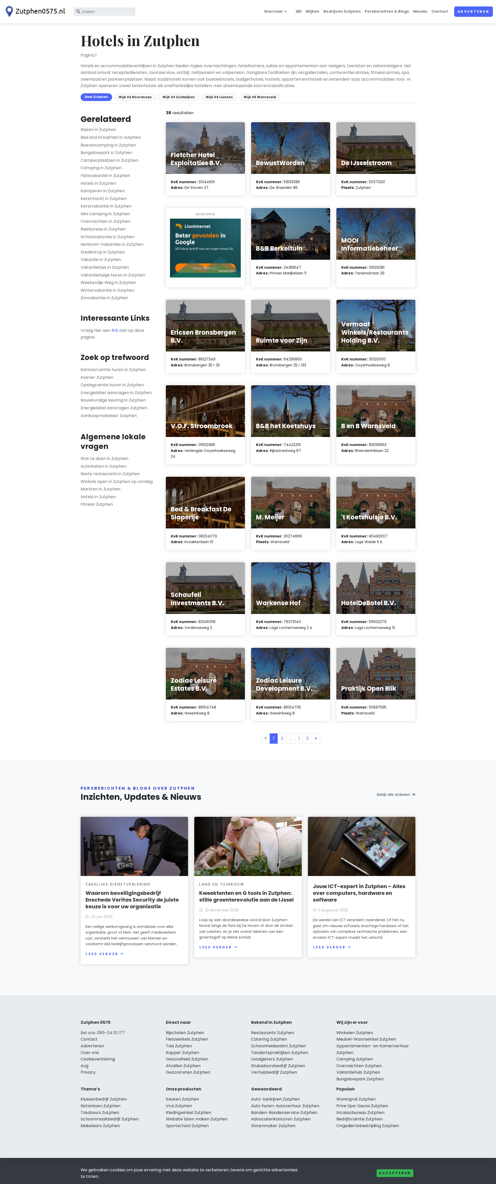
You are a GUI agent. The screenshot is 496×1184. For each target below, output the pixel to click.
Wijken (312, 11)
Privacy (88, 1072)
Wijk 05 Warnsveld (260, 97)
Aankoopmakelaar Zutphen (109, 416)
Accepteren (395, 1173)
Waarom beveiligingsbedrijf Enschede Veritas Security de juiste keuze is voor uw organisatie (132, 899)
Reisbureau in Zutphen (103, 229)
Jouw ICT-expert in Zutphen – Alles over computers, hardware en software (359, 893)
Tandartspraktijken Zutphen (279, 1053)
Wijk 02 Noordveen (135, 97)
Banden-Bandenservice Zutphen (284, 1113)
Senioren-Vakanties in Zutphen (112, 244)
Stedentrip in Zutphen (103, 252)
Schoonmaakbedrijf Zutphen (109, 1119)
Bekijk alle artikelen (393, 794)
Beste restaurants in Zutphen (110, 474)
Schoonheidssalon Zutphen (278, 1046)
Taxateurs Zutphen (100, 1113)
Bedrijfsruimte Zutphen (359, 1119)
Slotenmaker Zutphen (273, 1126)
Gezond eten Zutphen (188, 1072)
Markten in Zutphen (100, 489)
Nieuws (420, 11)
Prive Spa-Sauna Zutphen (362, 1106)
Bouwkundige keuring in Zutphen (113, 400)
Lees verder (102, 954)
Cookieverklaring (98, 1059)
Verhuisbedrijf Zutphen (274, 1072)
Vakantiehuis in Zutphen (105, 267)
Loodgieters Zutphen (272, 1059)
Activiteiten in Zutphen (103, 466)
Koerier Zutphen (97, 377)
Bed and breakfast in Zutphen (111, 137)
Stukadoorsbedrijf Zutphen (278, 1066)
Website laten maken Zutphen (197, 1119)
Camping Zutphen (354, 1059)
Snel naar (273, 11)
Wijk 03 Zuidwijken (178, 97)
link (115, 330)
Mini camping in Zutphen (105, 214)
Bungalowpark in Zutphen (106, 153)
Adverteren (474, 11)
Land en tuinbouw (222, 884)
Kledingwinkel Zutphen (188, 1113)
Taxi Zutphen (179, 1046)
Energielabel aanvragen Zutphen (114, 408)
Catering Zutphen (269, 1039)
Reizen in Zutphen (98, 130)
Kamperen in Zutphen (103, 191)
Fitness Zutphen (97, 504)
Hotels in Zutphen (98, 183)
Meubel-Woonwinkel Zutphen (366, 1039)
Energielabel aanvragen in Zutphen (116, 393)
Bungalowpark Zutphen (360, 1079)
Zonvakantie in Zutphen (104, 298)
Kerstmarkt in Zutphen (104, 199)
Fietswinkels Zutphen (187, 1039)
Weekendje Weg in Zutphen (108, 283)
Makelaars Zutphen (100, 1126)
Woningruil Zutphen (356, 1099)
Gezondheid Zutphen (187, 1059)
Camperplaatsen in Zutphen (109, 160)
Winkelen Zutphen (354, 1033)
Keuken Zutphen (182, 1099)
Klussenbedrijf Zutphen (104, 1099)
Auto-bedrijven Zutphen (275, 1099)
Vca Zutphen (179, 1106)
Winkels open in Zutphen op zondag (117, 482)
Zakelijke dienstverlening (118, 884)
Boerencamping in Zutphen (108, 145)
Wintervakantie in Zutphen (107, 290)
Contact (439, 11)
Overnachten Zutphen (359, 1066)
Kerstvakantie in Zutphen (106, 206)
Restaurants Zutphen (272, 1033)
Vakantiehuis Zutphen (358, 1072)
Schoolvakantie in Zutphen (107, 237)
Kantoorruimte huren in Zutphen (113, 370)
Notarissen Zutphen (100, 1106)
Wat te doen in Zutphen (104, 459)
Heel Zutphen (96, 97)
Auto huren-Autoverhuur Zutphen (285, 1106)
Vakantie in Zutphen (101, 260)
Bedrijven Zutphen (342, 11)
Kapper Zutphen (182, 1053)
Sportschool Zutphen (187, 1126)
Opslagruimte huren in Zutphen (112, 385)
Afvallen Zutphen (183, 1066)
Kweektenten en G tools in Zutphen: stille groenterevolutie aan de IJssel (246, 896)
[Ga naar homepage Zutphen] (34, 11)
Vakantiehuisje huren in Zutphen (113, 275)
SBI (298, 11)
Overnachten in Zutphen (105, 221)
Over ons (90, 1053)
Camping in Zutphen (101, 168)
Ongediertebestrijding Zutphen (367, 1126)
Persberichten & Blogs (387, 11)
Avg (84, 1066)
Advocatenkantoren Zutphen (281, 1119)
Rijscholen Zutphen (185, 1033)
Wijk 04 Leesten (219, 97)
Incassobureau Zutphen (360, 1113)
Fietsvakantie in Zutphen (105, 176)
